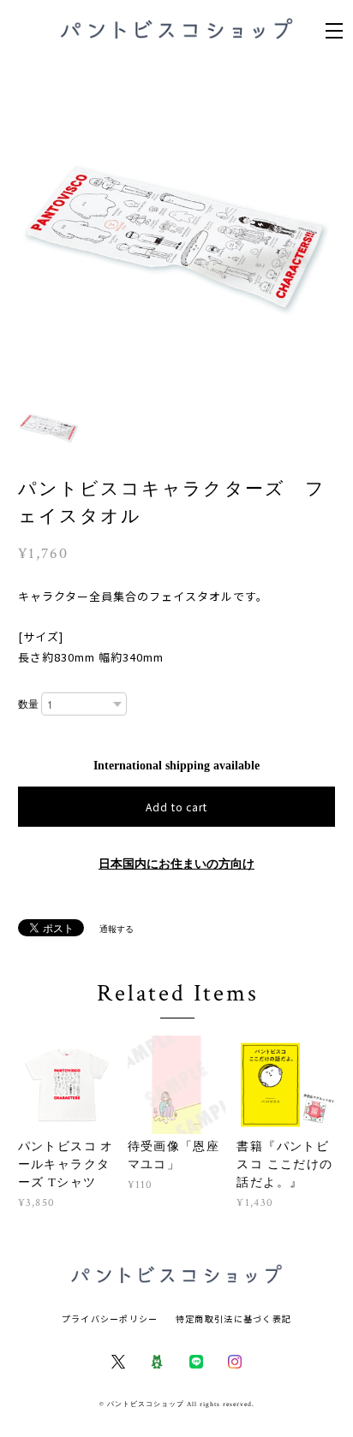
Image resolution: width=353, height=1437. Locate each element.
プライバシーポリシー (110, 1318)
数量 (28, 704)
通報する (116, 929)
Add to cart (177, 806)
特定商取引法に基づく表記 (233, 1318)
